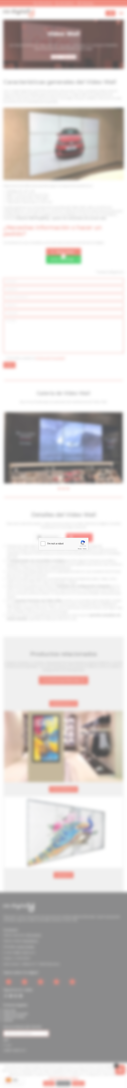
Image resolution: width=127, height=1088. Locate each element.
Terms (84, 549)
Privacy (80, 549)
